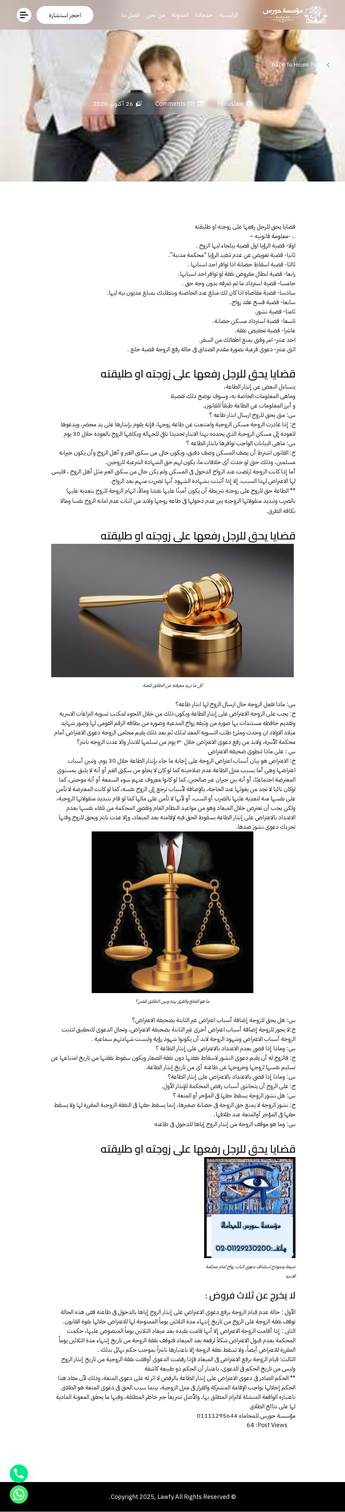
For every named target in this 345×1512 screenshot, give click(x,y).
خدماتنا (204, 14)
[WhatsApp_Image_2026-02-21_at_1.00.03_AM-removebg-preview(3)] (293, 15)
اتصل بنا (130, 14)
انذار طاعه (190, 704)
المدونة (180, 14)
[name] (64, 15)
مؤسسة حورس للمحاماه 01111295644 (246, 1415)
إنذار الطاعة (239, 386)
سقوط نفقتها (115, 1057)
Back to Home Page (297, 65)
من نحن (155, 14)
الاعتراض (145, 1019)
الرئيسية (228, 14)
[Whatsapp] (19, 1494)
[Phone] (19, 1474)
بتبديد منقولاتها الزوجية (84, 798)
